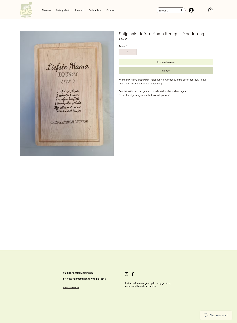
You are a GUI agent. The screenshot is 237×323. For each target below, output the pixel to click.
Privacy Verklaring (71, 287)
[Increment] (134, 52)
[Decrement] (121, 52)
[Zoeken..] (182, 10)
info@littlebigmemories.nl (76, 278)
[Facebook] (132, 274)
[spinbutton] (127, 52)
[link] (210, 9)
